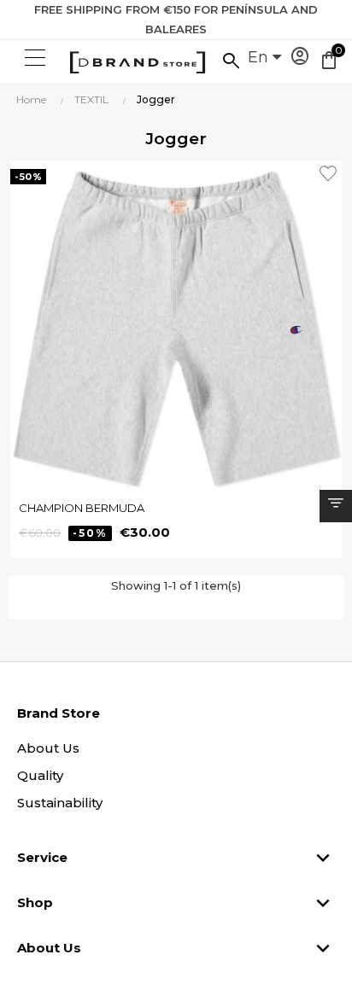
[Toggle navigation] (33, 58)
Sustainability (60, 803)
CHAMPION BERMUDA (81, 508)
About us (48, 748)
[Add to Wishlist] (331, 171)
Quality (40, 775)
